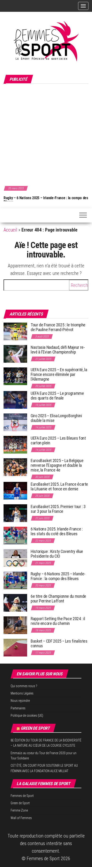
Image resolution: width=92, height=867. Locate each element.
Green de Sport (35, 728)
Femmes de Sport (22, 796)
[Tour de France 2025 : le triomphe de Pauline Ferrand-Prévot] (15, 331)
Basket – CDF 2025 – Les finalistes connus (59, 643)
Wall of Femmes (21, 818)
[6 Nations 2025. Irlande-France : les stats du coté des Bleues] (15, 535)
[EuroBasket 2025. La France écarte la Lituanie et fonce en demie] (15, 490)
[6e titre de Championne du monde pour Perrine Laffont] (15, 602)
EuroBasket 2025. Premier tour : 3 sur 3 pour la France (58, 509)
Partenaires (18, 708)
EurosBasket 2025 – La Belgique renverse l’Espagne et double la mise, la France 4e (57, 465)
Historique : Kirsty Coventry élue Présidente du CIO (57, 554)
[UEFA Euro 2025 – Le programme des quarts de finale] (15, 399)
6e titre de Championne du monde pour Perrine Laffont (58, 598)
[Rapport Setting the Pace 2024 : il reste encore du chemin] (15, 625)
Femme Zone (19, 810)
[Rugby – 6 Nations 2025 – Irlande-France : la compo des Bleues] (15, 580)
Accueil (10, 230)
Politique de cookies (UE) (27, 715)
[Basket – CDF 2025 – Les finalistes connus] (15, 647)
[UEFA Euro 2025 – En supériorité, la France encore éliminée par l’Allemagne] (15, 376)
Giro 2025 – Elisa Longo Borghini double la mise (56, 418)
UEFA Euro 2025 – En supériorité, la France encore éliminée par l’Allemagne (59, 374)
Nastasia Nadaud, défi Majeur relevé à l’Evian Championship (58, 349)
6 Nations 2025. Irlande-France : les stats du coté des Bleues (57, 531)
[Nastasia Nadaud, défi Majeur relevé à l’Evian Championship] (15, 353)
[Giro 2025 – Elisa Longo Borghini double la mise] (15, 422)
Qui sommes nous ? (24, 686)
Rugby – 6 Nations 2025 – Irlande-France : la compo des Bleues (46, 200)
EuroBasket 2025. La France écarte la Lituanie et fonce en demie (59, 486)
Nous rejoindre (20, 701)
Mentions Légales (22, 693)
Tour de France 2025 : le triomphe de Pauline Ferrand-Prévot (58, 327)
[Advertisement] (46, 134)
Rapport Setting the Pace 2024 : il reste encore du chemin (58, 621)
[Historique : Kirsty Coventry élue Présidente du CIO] (15, 558)
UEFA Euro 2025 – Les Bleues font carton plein (58, 440)
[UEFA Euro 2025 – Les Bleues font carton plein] (15, 444)
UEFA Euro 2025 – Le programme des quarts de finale (57, 395)
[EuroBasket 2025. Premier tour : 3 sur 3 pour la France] (15, 513)
